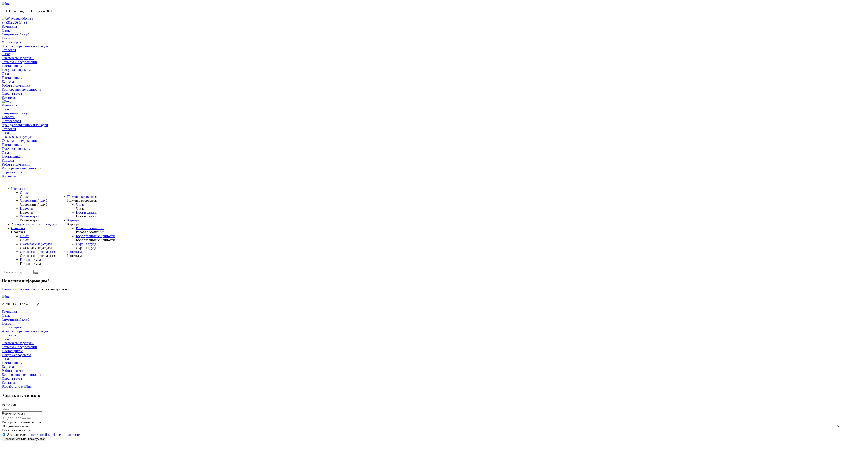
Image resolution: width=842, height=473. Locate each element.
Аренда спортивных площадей (25, 46)
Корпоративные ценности (21, 89)
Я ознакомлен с (43, 434)
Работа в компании (16, 85)
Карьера (8, 81)
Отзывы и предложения (19, 62)
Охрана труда (12, 93)
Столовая (9, 50)
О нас (6, 30)
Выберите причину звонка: (22, 422)
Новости (8, 38)
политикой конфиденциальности (55, 434)
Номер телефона (14, 413)
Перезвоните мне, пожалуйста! (24, 439)
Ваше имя (9, 405)
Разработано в (13, 386)
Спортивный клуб (15, 34)
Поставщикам (12, 66)
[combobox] (16, 430)
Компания (9, 26)
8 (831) (14, 22)
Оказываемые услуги (18, 58)
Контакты (9, 97)
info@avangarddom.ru (17, 18)
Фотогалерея (11, 42)
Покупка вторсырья (16, 70)
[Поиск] (36, 273)
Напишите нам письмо (19, 289)
